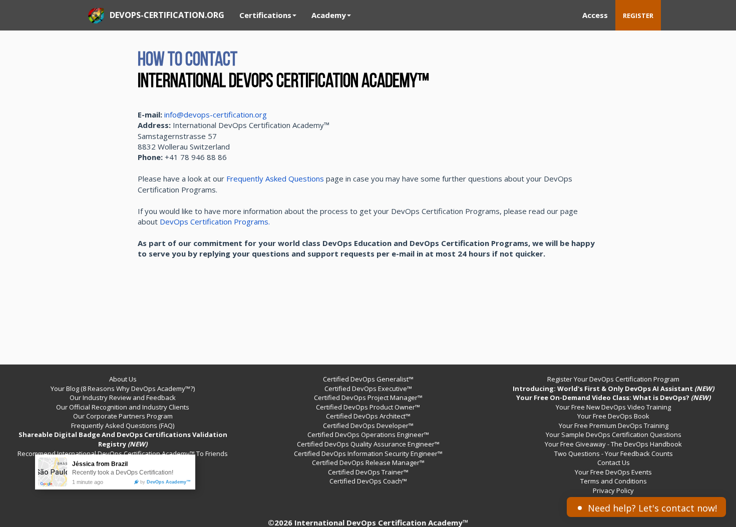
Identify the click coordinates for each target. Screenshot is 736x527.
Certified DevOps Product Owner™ (368, 407)
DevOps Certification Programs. (215, 221)
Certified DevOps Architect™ (368, 416)
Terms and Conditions (613, 481)
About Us (123, 379)
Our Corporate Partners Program (123, 416)
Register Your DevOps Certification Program (613, 379)
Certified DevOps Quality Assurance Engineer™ (368, 444)
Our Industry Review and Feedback (123, 397)
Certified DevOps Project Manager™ (368, 397)
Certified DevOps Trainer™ (368, 472)
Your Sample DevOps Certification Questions (613, 434)
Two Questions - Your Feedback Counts (613, 453)
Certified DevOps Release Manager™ (368, 462)
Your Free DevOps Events (613, 472)
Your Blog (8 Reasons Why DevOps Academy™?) (123, 388)
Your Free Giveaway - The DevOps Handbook (613, 444)
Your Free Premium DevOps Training (613, 425)
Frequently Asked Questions (275, 179)
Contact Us (613, 462)
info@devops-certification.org (215, 115)
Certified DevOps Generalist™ (368, 379)
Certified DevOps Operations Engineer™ (368, 434)
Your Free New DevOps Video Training (613, 407)
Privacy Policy (613, 490)
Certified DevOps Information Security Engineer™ (368, 453)
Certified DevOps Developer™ (368, 425)
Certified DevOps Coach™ (368, 481)
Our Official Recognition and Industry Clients (122, 407)
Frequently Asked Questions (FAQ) (122, 425)
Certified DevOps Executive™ (368, 388)
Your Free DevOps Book (613, 416)
